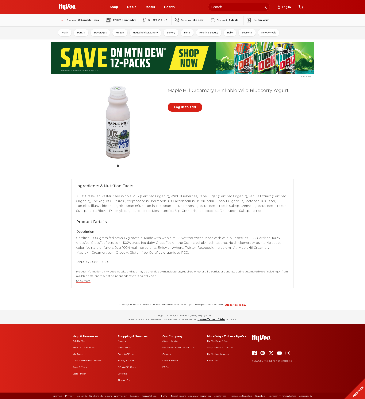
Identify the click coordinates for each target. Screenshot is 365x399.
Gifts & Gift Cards (126, 367)
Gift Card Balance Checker (87, 360)
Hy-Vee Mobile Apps (218, 354)
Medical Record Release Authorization (190, 395)
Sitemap (57, 395)
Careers (166, 354)
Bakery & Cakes (125, 360)
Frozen (120, 32)
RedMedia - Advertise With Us (178, 347)
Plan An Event (125, 380)
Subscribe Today (235, 304)
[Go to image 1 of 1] (117, 165)
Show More (83, 280)
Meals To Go (123, 347)
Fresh (65, 32)
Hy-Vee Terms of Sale (211, 319)
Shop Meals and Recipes (220, 347)
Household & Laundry (145, 32)
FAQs (165, 367)
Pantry (81, 32)
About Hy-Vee (170, 341)
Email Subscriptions (83, 347)
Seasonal (247, 32)
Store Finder (79, 373)
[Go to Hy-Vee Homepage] (67, 7)
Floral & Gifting (125, 354)
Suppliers (260, 395)
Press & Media (80, 367)
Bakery (171, 32)
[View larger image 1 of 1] (118, 122)
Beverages (100, 32)
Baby (230, 32)
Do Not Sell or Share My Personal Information (102, 395)
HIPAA (163, 395)
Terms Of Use (149, 395)
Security (134, 395)
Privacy (69, 395)
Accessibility (305, 395)
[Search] (265, 7)
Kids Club (212, 360)
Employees (220, 395)
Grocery (121, 341)
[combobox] (239, 7)
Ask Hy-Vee (79, 341)
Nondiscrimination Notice (282, 395)
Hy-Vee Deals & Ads (217, 341)
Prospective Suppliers (240, 395)
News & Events (170, 360)
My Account (79, 354)
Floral (187, 32)
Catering (122, 373)
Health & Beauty (208, 32)
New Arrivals (268, 32)
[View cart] (300, 7)
